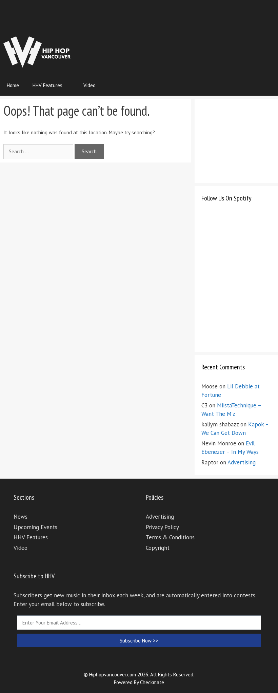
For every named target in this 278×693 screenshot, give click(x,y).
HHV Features (47, 85)
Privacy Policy (162, 527)
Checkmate (152, 682)
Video (89, 85)
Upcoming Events (35, 527)
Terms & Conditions (170, 537)
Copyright (158, 548)
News (20, 516)
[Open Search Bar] (268, 85)
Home (13, 85)
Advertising (241, 462)
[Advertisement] (151, 18)
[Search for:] (39, 151)
